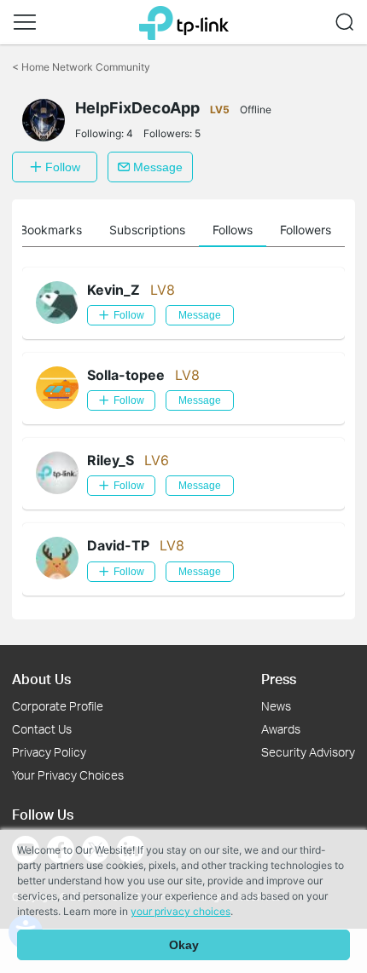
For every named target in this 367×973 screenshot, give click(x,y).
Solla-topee (126, 374)
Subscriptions (147, 229)
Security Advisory (308, 752)
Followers (305, 229)
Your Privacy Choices (68, 775)
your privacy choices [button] (180, 911)
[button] (25, 22)
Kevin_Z (113, 289)
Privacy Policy (49, 752)
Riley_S (110, 460)
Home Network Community (81, 66)
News (276, 706)
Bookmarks (51, 229)
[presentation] (43, 120)
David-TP (118, 545)
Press (278, 679)
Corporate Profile (57, 706)
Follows (233, 229)
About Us (41, 679)
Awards (280, 729)
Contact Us (42, 729)
